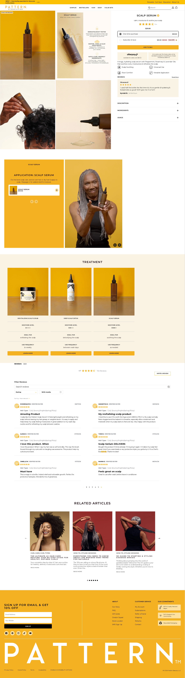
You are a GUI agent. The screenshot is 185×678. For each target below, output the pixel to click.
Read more (35, 567)
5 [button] (98, 487)
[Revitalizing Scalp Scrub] (27, 292)
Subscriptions (140, 610)
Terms (32, 670)
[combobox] (26, 392)
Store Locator (117, 621)
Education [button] (167, 2)
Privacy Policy (8, 670)
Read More (175, 77)
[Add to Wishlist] (158, 15)
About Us (175, 2)
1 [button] (86, 487)
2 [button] (89, 487)
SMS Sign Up (117, 624)
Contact (138, 624)
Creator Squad (117, 617)
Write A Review (162, 373)
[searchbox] (90, 387)
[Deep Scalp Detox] (71, 292)
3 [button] (92, 487)
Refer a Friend (140, 614)
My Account (139, 607)
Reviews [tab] (18, 364)
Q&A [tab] (25, 364)
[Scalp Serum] (114, 292)
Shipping (138, 617)
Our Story (116, 607)
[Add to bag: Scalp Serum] (56, 190)
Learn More (28, 353)
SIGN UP (28, 626)
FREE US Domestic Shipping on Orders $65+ (20, 1)
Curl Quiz (158, 2)
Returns (138, 621)
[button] (37, 2)
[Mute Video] (119, 245)
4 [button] (95, 487)
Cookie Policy (22, 670)
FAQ (114, 610)
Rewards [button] (150, 2)
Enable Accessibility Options (61, 670)
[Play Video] (115, 245)
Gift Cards (116, 614)
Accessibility (42, 670)
